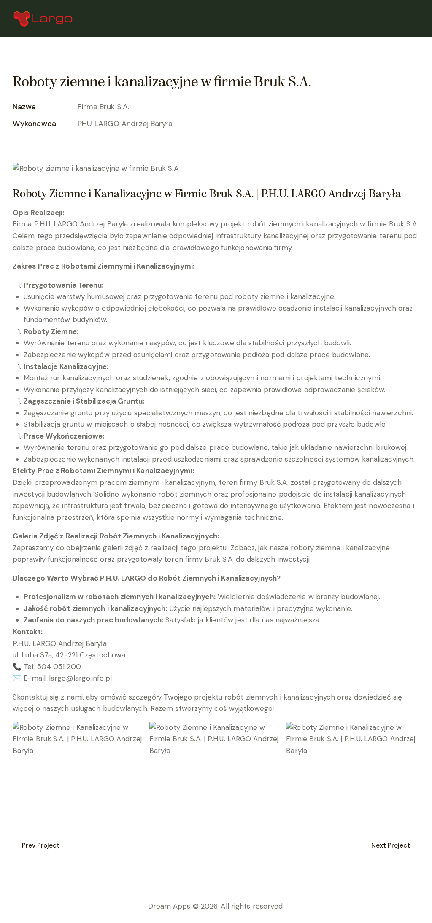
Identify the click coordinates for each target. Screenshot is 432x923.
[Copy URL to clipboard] (75, 146)
